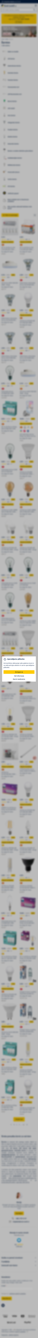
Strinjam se (19, 672)
